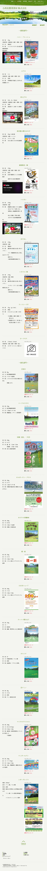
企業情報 (19, 1)
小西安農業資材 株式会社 (14, 8)
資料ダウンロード (30, 62)
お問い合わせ (41, 1)
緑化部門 (42, 25)
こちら (30, 64)
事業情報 (25, 1)
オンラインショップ (39, 3)
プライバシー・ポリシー (6, 858)
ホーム (14, 1)
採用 (35, 1)
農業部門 (34, 25)
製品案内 (30, 1)
